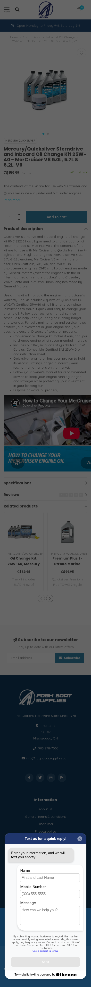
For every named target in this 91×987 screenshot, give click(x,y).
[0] (78, 10)
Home (14, 37)
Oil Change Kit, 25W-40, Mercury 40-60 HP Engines (24, 564)
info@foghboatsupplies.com (47, 758)
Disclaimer (45, 824)
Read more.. (13, 200)
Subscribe (71, 658)
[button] (43, 134)
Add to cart (57, 217)
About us (45, 809)
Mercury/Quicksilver (20, 140)
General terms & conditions (45, 816)
